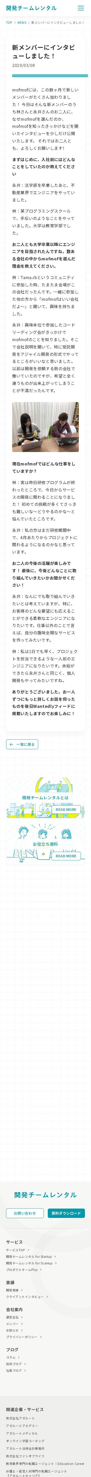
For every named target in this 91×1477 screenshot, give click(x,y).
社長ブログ (14, 1370)
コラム (10, 1357)
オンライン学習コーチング (25, 1441)
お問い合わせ (25, 1213)
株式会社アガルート (20, 1418)
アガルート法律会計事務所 (25, 1448)
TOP (9, 22)
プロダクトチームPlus (22, 1269)
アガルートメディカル (22, 1433)
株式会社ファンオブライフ (25, 1456)
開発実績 (12, 1290)
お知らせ (12, 1330)
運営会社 (12, 1317)
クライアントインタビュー (25, 1296)
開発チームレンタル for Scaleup (29, 1263)
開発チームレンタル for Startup (29, 1256)
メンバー (12, 1323)
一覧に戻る (25, 744)
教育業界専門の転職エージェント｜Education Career (45, 1463)
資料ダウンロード (66, 1213)
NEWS (21, 22)
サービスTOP (15, 1250)
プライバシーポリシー (22, 1337)
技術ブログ (14, 1364)
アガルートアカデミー (22, 1425)
